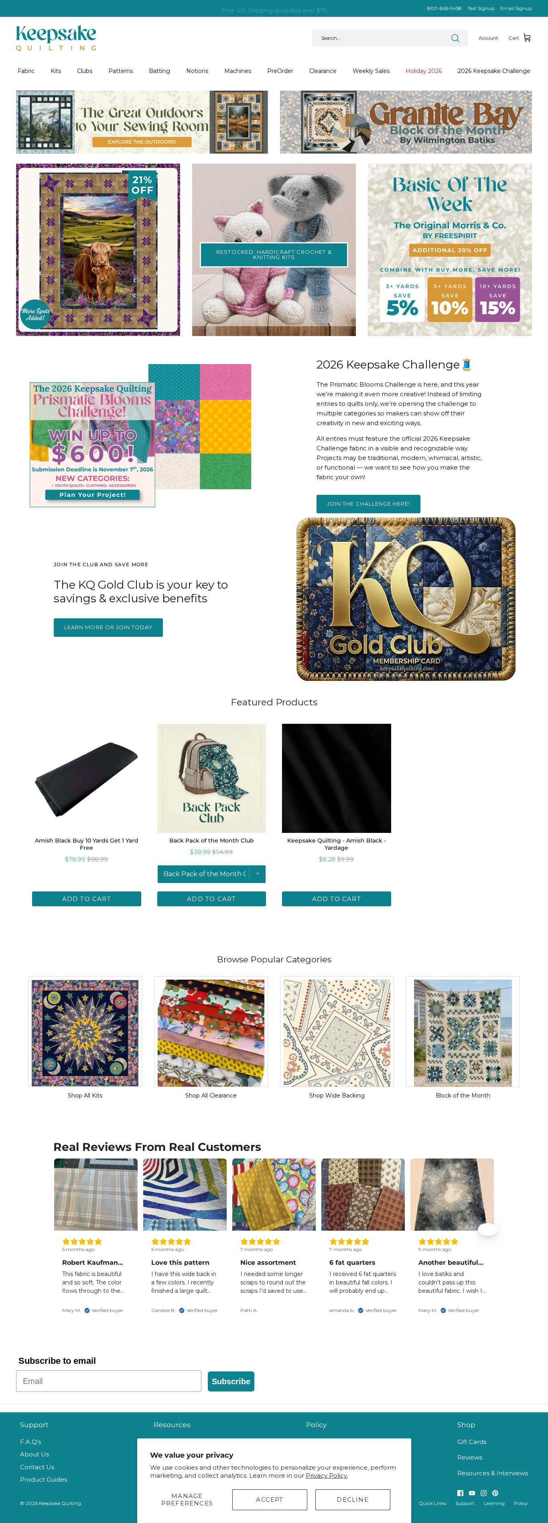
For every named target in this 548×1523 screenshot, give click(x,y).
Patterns (120, 71)
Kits (56, 71)
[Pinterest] (495, 1493)
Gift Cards (471, 1442)
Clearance (323, 71)
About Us (34, 1454)
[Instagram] (484, 1493)
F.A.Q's (30, 1442)
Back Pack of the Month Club (211, 840)
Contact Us (37, 1467)
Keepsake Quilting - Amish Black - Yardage (336, 844)
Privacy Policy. (327, 1475)
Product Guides (43, 1479)
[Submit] (455, 38)
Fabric (26, 71)
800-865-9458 (444, 8)
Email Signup (516, 8)
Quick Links (432, 1503)
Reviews (469, 1457)
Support (465, 1503)
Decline (352, 1499)
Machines (237, 71)
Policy (521, 1503)
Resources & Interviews (492, 1473)
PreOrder (280, 71)
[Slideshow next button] (488, 1229)
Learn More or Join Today (108, 627)
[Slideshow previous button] (60, 1229)
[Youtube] (472, 1493)
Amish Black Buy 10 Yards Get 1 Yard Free (86, 844)
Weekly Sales (371, 71)
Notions (197, 71)
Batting (159, 71)
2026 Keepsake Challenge (494, 71)
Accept (269, 1499)
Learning (494, 1503)
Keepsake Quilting (60, 1503)
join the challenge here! (368, 503)
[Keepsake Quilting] (56, 38)
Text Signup (481, 8)
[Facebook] (460, 1493)
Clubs (84, 71)
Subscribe (231, 1381)
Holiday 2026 (424, 71)
